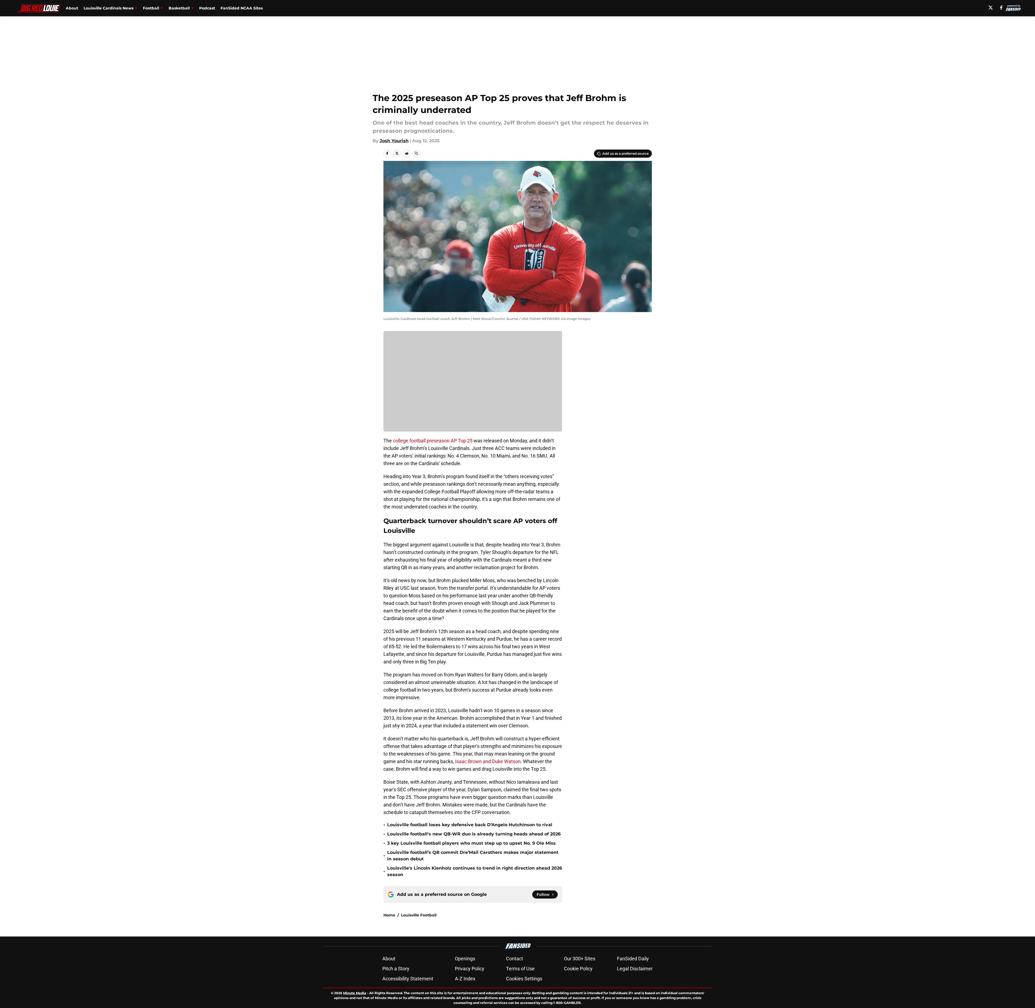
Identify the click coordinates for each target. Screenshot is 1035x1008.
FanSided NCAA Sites (242, 8)
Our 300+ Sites (579, 958)
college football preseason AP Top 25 (432, 440)
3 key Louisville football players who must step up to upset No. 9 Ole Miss (471, 843)
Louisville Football (418, 915)
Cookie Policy (578, 968)
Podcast (207, 8)
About (72, 8)
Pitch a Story (395, 968)
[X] (990, 7)
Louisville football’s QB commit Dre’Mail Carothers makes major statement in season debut (472, 855)
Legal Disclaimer (635, 968)
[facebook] (1001, 7)
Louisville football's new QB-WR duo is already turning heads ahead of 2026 (474, 834)
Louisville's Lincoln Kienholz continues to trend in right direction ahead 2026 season (474, 871)
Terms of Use (520, 968)
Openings (465, 958)
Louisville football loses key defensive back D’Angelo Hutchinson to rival (469, 824)
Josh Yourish (394, 140)
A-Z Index (465, 978)
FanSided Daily (633, 958)
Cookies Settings (524, 978)
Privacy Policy (469, 968)
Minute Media (354, 993)
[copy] (416, 153)
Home (389, 915)
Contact (514, 958)
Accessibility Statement (407, 978)
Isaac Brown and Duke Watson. (488, 761)
